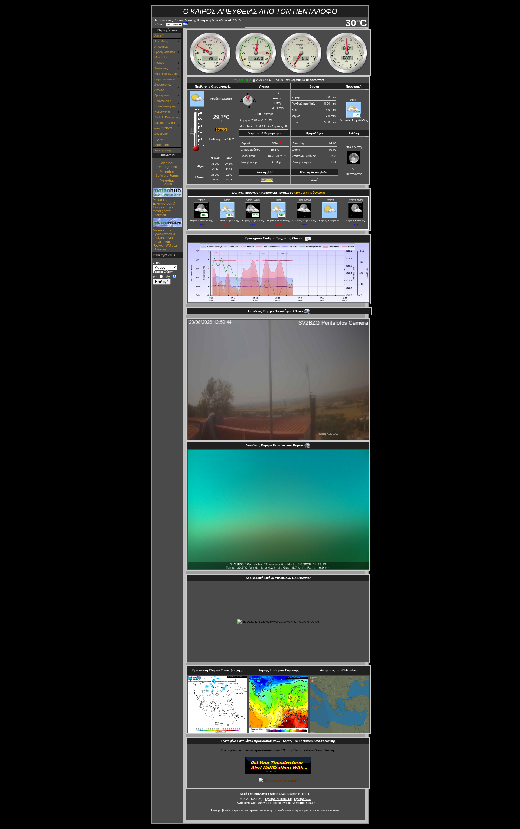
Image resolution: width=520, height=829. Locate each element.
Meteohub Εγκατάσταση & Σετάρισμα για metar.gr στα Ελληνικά (164, 207)
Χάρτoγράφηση (164, 150)
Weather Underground (167, 165)
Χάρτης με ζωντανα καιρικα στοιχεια (166, 76)
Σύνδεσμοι (161, 133)
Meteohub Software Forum (167, 174)
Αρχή (243, 793)
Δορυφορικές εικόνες (162, 87)
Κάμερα (159, 62)
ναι (155, 277)
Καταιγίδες (161, 68)
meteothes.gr (305, 802)
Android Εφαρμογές (167, 117)
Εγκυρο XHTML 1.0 (278, 799)
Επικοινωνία (258, 793)
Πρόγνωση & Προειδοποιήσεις (165, 103)
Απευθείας (161, 41)
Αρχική (158, 35)
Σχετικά (159, 139)
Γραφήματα (161, 95)
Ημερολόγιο (162, 111)
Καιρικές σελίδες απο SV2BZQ (165, 125)
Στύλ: (156, 263)
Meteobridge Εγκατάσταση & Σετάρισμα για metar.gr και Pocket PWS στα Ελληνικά (165, 239)
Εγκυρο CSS (302, 799)
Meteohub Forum (167, 182)
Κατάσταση (161, 144)
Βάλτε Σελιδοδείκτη (283, 793)
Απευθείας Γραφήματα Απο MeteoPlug (164, 52)
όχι (168, 277)
